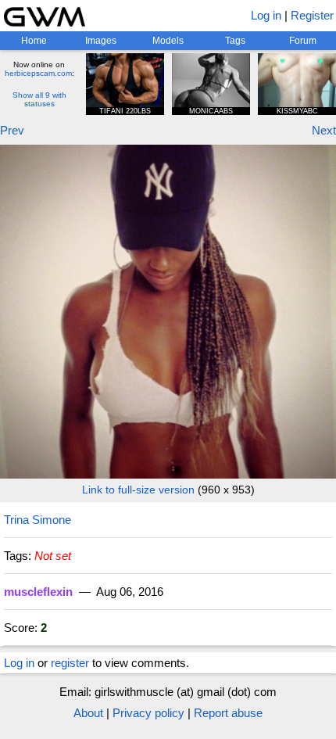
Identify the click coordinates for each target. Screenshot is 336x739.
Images (100, 40)
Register (312, 15)
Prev (12, 130)
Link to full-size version (138, 489)
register (70, 662)
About (88, 712)
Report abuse (228, 712)
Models (168, 40)
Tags (235, 40)
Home (34, 40)
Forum (302, 40)
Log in (266, 15)
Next (324, 130)
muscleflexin (38, 591)
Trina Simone (37, 519)
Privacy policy (148, 712)
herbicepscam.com (38, 73)
